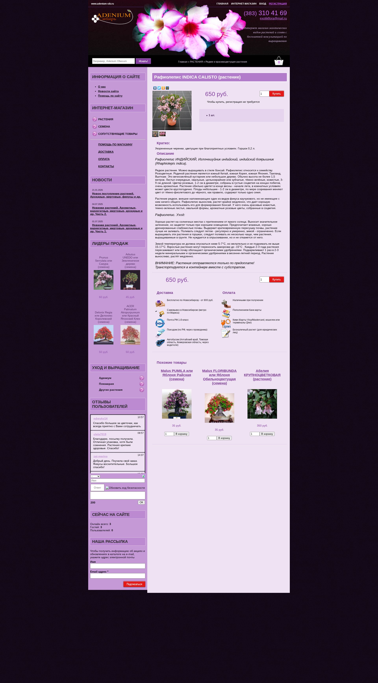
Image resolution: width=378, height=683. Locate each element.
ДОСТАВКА (106, 151)
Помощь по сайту (110, 95)
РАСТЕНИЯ (105, 119)
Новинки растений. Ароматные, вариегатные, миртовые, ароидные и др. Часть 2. (116, 211)
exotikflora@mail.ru (273, 18)
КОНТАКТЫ (106, 166)
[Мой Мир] (167, 88)
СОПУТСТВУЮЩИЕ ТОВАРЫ (117, 133)
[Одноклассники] (163, 88)
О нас (102, 86)
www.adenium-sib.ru (102, 3)
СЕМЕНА (104, 126)
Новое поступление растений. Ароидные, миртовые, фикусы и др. (115, 195)
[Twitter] (159, 88)
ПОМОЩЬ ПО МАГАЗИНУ (115, 144)
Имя (93, 561)
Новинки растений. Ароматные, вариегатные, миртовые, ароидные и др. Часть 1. (116, 228)
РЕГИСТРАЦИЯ (278, 3)
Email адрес (99, 571)
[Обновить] (143, 476)
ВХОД (262, 3)
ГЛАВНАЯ (222, 3)
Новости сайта (108, 91)
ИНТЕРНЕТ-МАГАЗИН (244, 3)
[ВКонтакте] (155, 88)
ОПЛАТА (104, 159)
